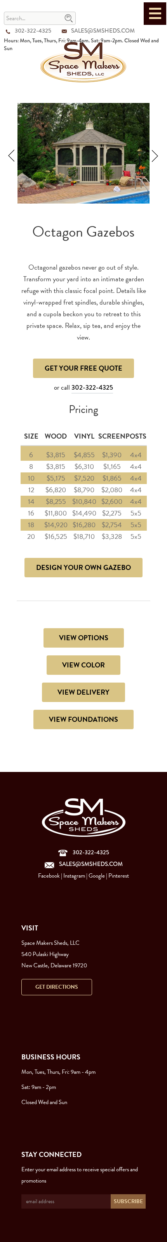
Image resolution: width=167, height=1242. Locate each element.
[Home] (83, 61)
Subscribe (128, 1201)
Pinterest (118, 875)
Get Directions (56, 987)
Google (97, 875)
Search (68, 19)
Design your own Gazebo (83, 567)
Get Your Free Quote (83, 368)
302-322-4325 (33, 30)
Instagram (74, 875)
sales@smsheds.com (103, 30)
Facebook (49, 875)
